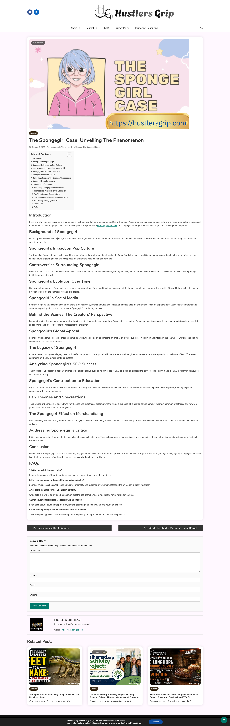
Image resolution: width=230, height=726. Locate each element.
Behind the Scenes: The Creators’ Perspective (52, 178)
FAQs (36, 207)
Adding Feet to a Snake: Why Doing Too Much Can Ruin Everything (54, 696)
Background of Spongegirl (43, 162)
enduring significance (107, 225)
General (33, 133)
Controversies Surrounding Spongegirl (49, 168)
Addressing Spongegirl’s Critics (47, 200)
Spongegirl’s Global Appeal (44, 181)
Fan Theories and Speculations (47, 194)
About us (75, 28)
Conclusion (38, 204)
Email (33, 585)
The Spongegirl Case (91, 147)
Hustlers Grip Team (58, 147)
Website (33, 595)
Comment (35, 550)
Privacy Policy (122, 28)
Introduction (38, 158)
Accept (156, 722)
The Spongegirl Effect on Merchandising (51, 197)
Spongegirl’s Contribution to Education (50, 191)
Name (33, 575)
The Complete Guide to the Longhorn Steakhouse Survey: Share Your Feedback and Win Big (174, 696)
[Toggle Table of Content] (68, 154)
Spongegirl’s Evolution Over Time (47, 171)
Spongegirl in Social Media (44, 175)
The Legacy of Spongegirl (43, 184)
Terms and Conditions (146, 28)
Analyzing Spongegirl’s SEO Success (49, 188)
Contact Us (91, 28)
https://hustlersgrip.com (72, 630)
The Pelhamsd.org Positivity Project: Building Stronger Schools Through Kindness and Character (114, 696)
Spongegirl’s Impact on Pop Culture (47, 165)
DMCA (106, 28)
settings (137, 723)
